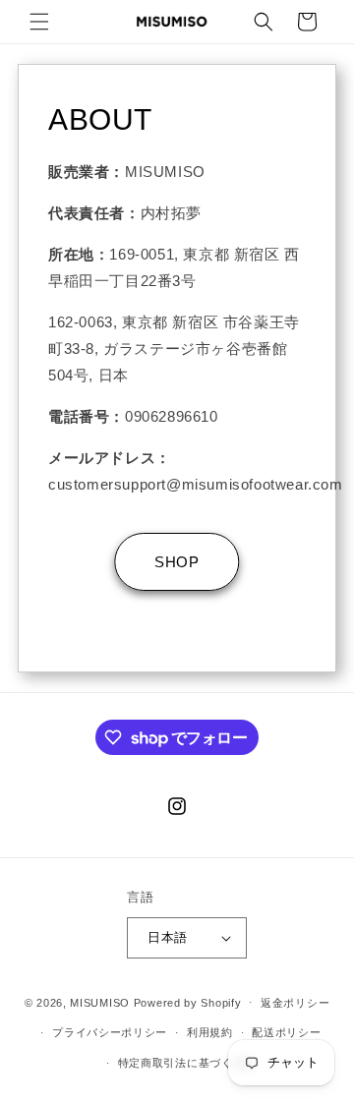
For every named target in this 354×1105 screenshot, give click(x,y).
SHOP (176, 561)
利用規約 (210, 1032)
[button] (39, 21)
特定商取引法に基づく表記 (187, 1063)
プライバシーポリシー (109, 1032)
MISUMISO (100, 1002)
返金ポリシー (295, 1003)
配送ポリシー (286, 1032)
